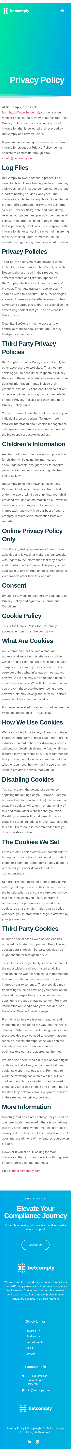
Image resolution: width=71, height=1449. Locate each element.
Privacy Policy (15, 1428)
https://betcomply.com (40, 631)
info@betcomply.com (20, 158)
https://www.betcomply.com (28, 112)
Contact (30, 1353)
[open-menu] (60, 11)
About (29, 1347)
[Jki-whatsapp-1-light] (37, 1442)
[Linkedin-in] (29, 1442)
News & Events (34, 1342)
